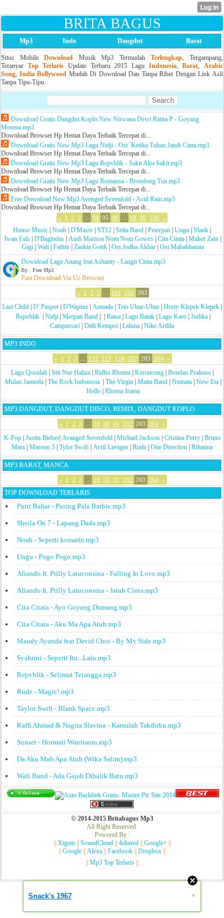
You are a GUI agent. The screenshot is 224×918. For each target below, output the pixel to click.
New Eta (207, 382)
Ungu (182, 230)
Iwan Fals (17, 239)
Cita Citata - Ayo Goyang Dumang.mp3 (74, 607)
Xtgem (66, 843)
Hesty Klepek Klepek (191, 307)
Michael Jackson (138, 438)
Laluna (131, 326)
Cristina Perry (182, 438)
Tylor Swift (74, 447)
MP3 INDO (20, 344)
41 (116, 423)
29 (97, 479)
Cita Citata (171, 239)
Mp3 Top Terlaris (112, 862)
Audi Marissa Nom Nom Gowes (111, 239)
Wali (43, 247)
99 (143, 217)
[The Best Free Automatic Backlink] (197, 795)
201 (116, 292)
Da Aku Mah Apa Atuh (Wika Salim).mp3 (77, 759)
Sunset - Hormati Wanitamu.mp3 (64, 742)
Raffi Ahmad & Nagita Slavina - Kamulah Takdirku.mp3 (99, 725)
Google (72, 851)
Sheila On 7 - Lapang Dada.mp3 (63, 523)
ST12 (104, 230)
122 (93, 358)
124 (120, 358)
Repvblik (27, 316)
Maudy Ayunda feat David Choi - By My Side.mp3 (91, 641)
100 (154, 217)
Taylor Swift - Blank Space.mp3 (63, 708)
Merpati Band (80, 316)
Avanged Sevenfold (87, 438)
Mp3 (26, 41)
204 (159, 358)
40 (106, 423)
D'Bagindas (49, 239)
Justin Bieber (42, 438)
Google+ (155, 843)
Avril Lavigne (110, 447)
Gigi (27, 247)
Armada (102, 307)
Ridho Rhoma (112, 372)
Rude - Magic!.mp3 (45, 691)
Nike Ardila (159, 326)
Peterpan (159, 230)
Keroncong (149, 372)
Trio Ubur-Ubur (138, 307)
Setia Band (130, 230)
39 (97, 423)
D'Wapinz (75, 307)
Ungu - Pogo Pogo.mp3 (51, 557)
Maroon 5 (42, 447)
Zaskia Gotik (90, 247)
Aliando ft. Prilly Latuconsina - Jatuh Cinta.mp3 (87, 590)
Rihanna (202, 447)
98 (133, 217)
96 (115, 217)
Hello (93, 391)
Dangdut (129, 41)
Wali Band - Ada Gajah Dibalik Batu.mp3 (77, 776)
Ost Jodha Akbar (133, 247)
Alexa (94, 851)
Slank (201, 230)
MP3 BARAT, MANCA (36, 465)
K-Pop (12, 438)
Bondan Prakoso (189, 372)
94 (95, 217)
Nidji (51, 316)
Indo (69, 41)
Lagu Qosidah (29, 372)
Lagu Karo (172, 316)
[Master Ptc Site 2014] (115, 795)
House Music (30, 230)
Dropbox (149, 851)
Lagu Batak (139, 316)
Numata (182, 382)
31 (116, 479)
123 (106, 358)
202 (129, 292)
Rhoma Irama (122, 391)
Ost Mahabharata (182, 247)
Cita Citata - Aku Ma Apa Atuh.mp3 (69, 624)
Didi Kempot (101, 326)
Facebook (120, 851)
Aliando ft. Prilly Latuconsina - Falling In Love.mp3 (93, 573)
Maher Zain (204, 239)
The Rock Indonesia (74, 382)
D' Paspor (46, 307)
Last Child (15, 307)
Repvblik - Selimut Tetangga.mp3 (66, 675)
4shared (129, 843)
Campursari (65, 326)
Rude (139, 447)
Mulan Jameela (24, 382)
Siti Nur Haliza (71, 372)
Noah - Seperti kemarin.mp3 (58, 540)
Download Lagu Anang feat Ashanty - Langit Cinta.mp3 (93, 261)
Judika (199, 316)
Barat (194, 41)
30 (106, 479)
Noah (59, 230)
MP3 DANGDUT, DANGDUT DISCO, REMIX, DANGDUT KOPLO (99, 409)
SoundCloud (96, 843)
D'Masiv (82, 230)
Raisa (114, 316)
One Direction (169, 447)
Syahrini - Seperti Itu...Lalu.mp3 (64, 658)
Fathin (61, 247)
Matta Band (152, 382)
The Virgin (119, 382)
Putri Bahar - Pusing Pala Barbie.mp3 (71, 506)
